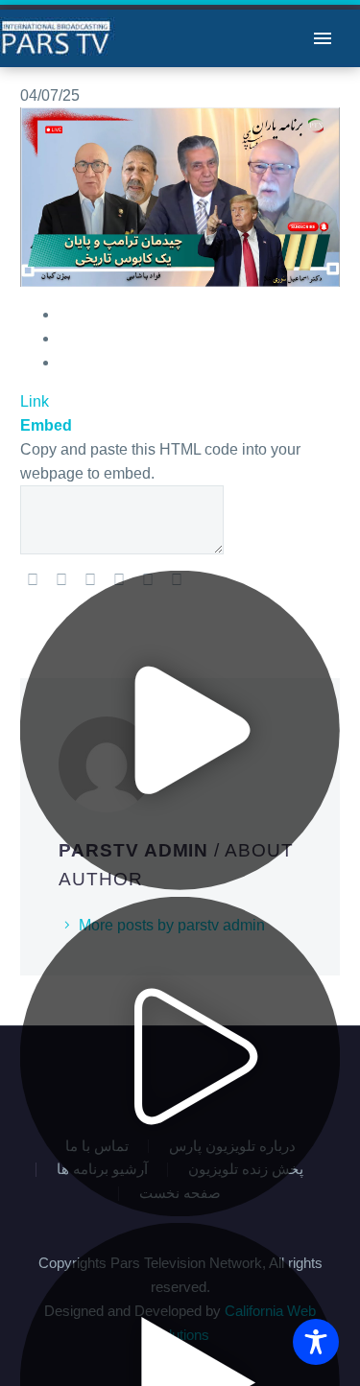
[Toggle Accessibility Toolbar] (316, 1342)
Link (34, 401)
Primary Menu (322, 38)
